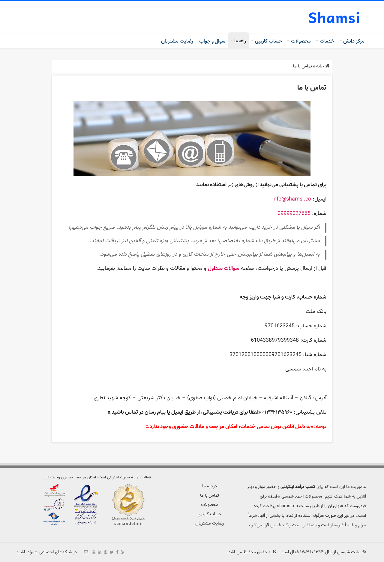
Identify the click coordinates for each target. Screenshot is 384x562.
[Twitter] (111, 552)
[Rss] (122, 552)
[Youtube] (93, 552)
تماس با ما (209, 495)
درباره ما (209, 486)
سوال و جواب (212, 41)
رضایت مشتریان (177, 41)
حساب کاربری (268, 41)
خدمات (327, 41)
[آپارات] (86, 552)
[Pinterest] (105, 552)
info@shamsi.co (291, 199)
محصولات (301, 41)
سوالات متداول (223, 268)
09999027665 (294, 214)
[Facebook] (117, 552)
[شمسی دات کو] (334, 17)
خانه (320, 66)
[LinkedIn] (99, 552)
